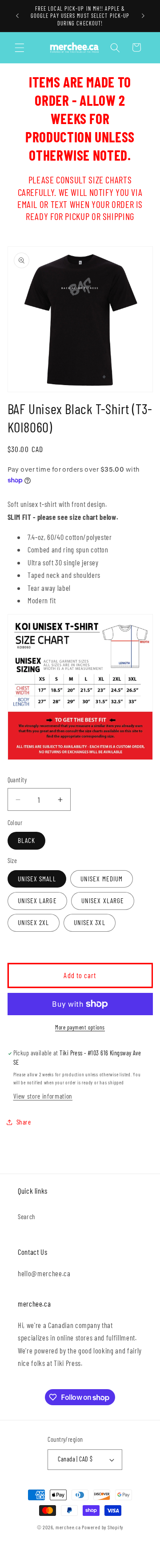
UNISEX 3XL (89, 922)
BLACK (27, 840)
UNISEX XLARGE (102, 901)
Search (27, 1216)
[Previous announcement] (17, 16)
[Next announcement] (143, 16)
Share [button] (23, 1122)
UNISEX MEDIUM (101, 879)
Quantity (17, 780)
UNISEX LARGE (37, 901)
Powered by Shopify (102, 1527)
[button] (19, 47)
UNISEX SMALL (37, 879)
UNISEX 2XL (33, 922)
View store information (43, 1096)
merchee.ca (68, 1527)
